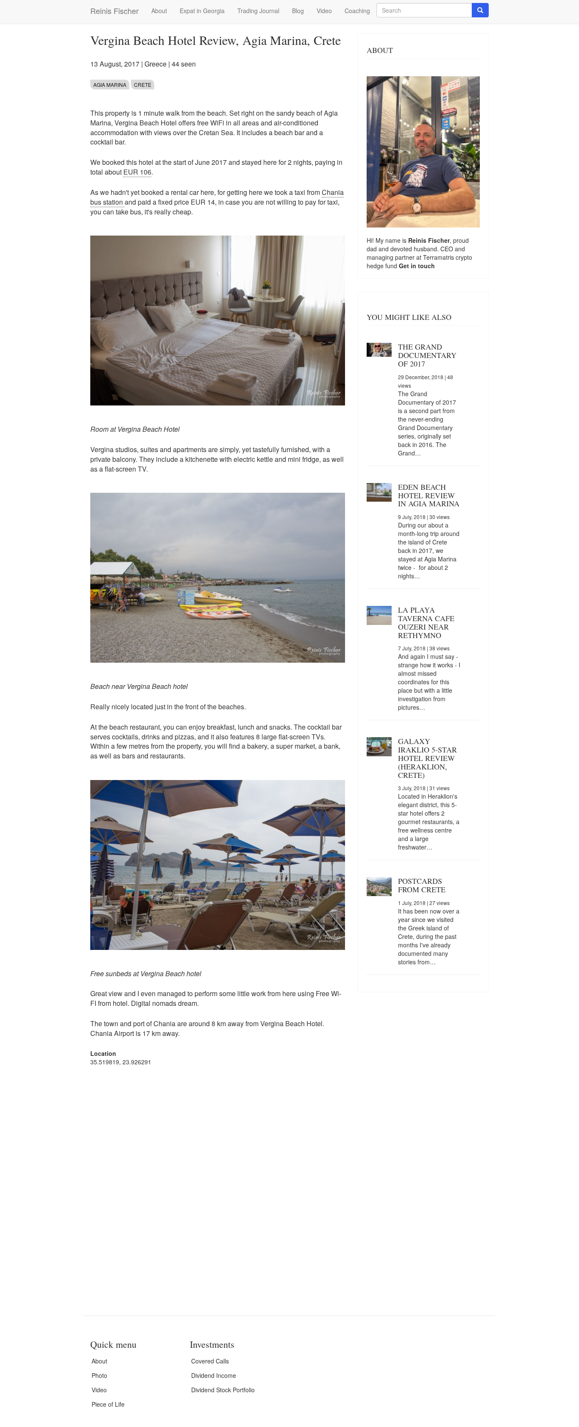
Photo (99, 1375)
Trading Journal (258, 10)
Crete (142, 84)
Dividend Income (213, 1375)
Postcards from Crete (421, 885)
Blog (298, 10)
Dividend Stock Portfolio (223, 1389)
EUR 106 (137, 172)
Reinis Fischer (114, 10)
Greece (156, 64)
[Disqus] (217, 1180)
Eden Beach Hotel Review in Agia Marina (428, 495)
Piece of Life (108, 1404)
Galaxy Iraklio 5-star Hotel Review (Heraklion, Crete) (427, 758)
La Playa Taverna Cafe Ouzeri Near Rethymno (426, 622)
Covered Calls (210, 1361)
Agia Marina (109, 84)
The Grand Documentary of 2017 (427, 355)
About (159, 10)
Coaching (357, 10)
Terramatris (439, 257)
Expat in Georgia (202, 10)
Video (324, 10)
